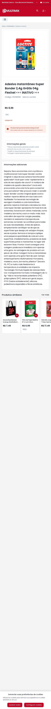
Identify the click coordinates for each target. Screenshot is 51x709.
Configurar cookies (34, 705)
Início (4, 26)
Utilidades (10, 26)
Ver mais (45, 295)
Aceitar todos (14, 705)
